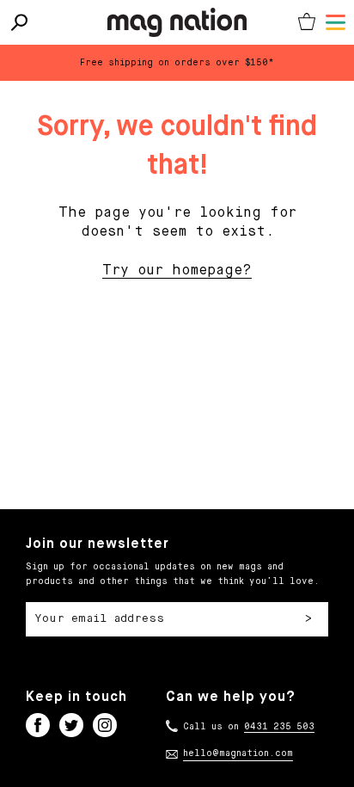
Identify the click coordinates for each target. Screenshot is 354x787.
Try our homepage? (177, 271)
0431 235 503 (279, 726)
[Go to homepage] (177, 22)
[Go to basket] (306, 22)
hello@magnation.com (238, 753)
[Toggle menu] (335, 22)
